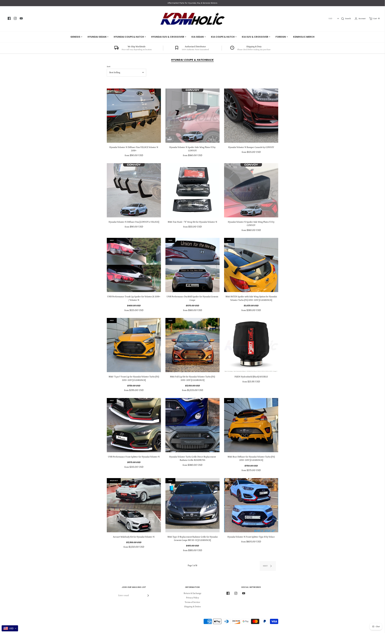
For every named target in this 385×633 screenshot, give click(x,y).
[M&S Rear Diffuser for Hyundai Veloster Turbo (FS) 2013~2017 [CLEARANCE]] (251, 425)
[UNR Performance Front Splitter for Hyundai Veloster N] (134, 425)
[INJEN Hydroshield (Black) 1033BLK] (251, 345)
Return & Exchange (192, 593)
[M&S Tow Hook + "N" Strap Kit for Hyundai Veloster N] (192, 190)
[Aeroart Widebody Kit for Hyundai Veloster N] (134, 505)
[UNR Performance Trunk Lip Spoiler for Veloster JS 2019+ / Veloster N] (134, 265)
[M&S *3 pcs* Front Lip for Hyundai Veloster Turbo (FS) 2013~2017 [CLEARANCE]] (134, 345)
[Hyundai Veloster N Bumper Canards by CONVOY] (251, 116)
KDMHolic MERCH (303, 36)
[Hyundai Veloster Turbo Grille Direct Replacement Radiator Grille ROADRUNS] (192, 425)
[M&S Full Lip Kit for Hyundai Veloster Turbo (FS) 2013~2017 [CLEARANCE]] (192, 345)
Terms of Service (192, 602)
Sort (108, 66)
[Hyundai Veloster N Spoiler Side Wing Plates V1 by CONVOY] (192, 116)
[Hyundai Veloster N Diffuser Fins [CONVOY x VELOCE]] (134, 190)
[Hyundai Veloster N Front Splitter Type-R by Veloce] (251, 505)
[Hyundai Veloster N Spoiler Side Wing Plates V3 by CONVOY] (251, 190)
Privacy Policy (192, 598)
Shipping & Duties (192, 606)
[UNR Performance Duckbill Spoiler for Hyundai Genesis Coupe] (192, 265)
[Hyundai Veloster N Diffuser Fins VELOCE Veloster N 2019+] (134, 116)
